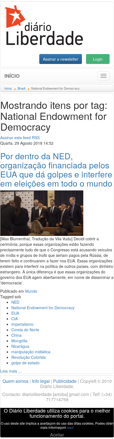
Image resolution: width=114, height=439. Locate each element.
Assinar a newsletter (60, 59)
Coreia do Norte (25, 329)
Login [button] (98, 59)
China (16, 335)
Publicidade (65, 381)
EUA (15, 313)
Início (12, 75)
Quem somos (15, 381)
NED (15, 302)
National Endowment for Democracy (42, 307)
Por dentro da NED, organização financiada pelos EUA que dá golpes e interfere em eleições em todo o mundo (56, 169)
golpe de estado (25, 362)
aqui (70, 427)
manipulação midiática (30, 351)
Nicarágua (20, 346)
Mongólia (19, 340)
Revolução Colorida (28, 357)
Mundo (31, 291)
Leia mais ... (11, 371)
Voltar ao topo (97, 427)
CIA (14, 318)
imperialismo (22, 324)
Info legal (41, 381)
